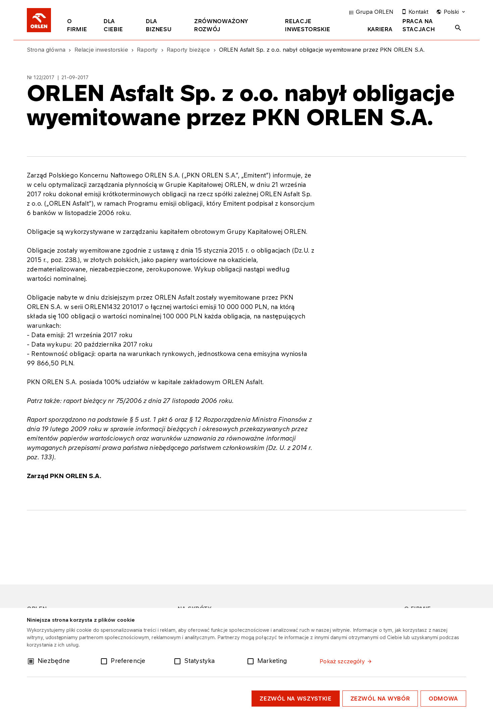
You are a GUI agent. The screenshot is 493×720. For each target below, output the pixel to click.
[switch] (105, 661)
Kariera (380, 29)
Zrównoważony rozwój (221, 25)
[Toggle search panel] (458, 28)
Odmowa (443, 698)
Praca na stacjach (418, 25)
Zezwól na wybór (380, 698)
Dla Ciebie (113, 25)
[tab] (80, 26)
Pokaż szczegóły (342, 661)
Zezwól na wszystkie (295, 698)
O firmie (77, 25)
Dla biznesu (158, 25)
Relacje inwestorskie (307, 25)
